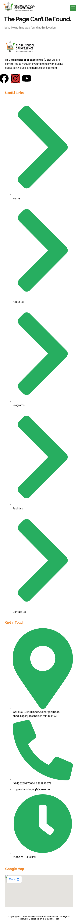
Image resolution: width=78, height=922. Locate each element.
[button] (73, 8)
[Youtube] (26, 78)
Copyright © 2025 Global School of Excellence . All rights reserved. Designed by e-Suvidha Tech (39, 917)
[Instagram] (15, 78)
